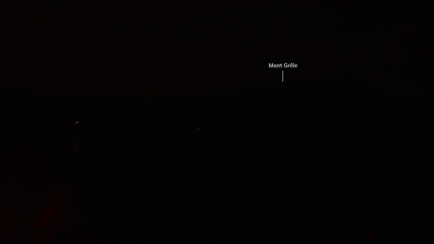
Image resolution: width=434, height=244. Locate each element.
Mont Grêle (283, 65)
